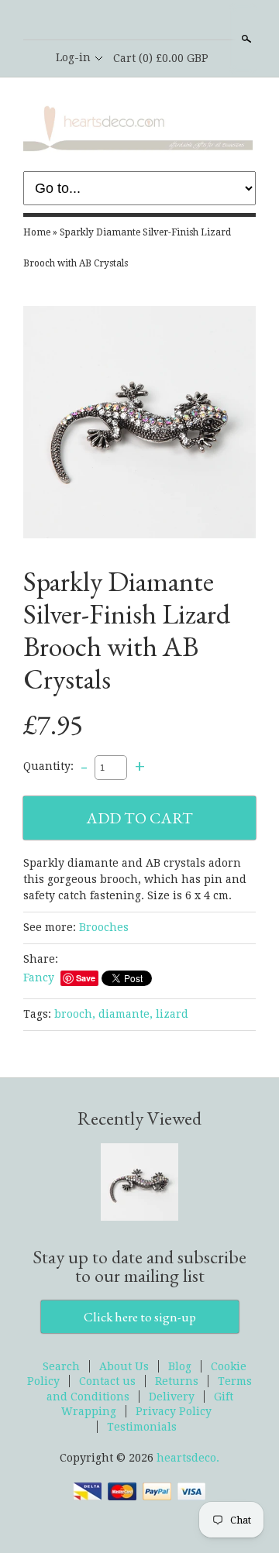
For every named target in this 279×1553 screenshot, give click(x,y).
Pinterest (165, 21)
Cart (160, 58)
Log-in (73, 57)
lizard (172, 1014)
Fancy (38, 977)
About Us (124, 1366)
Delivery (172, 1396)
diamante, (125, 1014)
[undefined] (139, 424)
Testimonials (142, 1427)
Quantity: (48, 767)
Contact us (107, 1381)
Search (245, 38)
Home (36, 232)
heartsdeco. (188, 1458)
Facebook (139, 21)
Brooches (104, 927)
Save (85, 978)
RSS (112, 21)
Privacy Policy (174, 1411)
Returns (176, 1381)
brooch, (74, 1014)
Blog (179, 1366)
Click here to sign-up (140, 1316)
